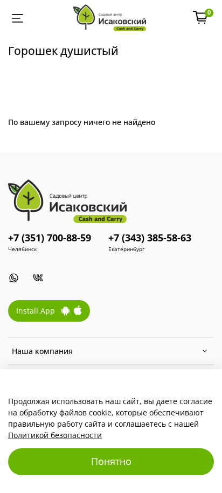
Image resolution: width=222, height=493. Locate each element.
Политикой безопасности (55, 435)
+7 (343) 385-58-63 (149, 237)
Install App (38, 310)
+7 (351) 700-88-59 (49, 237)
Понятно (111, 461)
